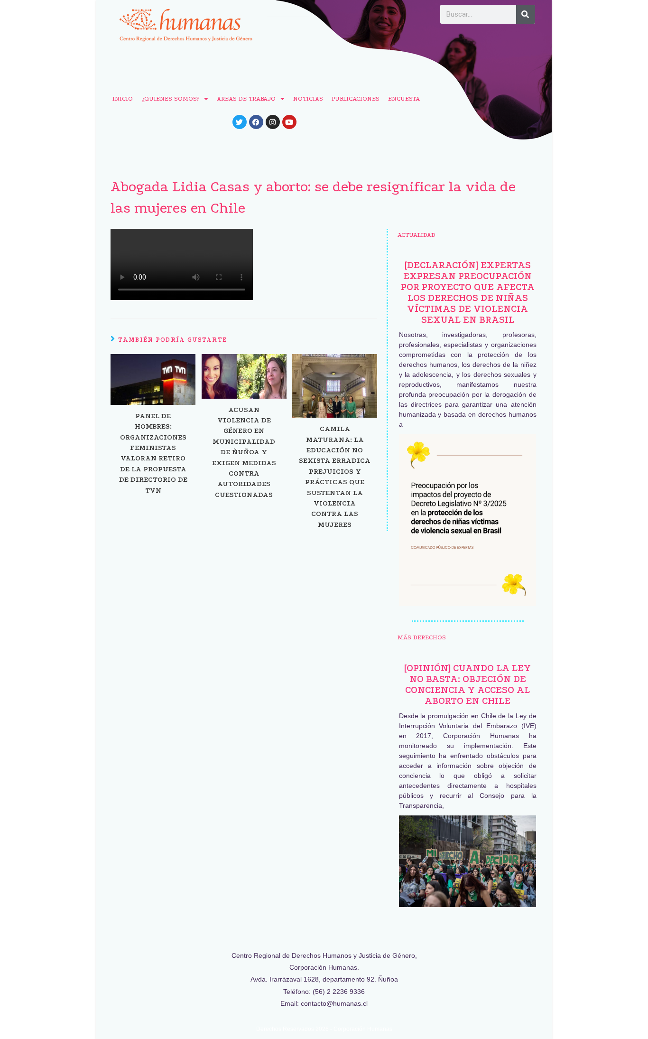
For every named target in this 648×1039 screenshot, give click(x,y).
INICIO (122, 98)
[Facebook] (256, 122)
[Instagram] (273, 122)
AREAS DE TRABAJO (246, 98)
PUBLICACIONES (356, 98)
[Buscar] (525, 14)
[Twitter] (239, 122)
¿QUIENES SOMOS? (170, 98)
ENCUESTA (404, 98)
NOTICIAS (308, 98)
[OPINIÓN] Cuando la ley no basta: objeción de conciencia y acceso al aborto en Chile (467, 684)
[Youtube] (289, 122)
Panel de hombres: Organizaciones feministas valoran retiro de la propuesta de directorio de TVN (153, 453)
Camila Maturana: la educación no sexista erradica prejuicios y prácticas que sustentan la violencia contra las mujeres (334, 476)
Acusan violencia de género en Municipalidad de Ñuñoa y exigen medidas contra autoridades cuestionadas (244, 452)
